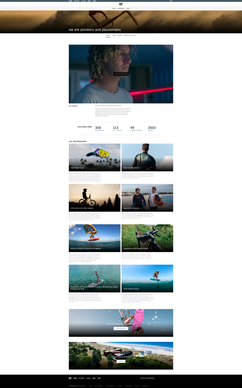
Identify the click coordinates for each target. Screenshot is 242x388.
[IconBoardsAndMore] (121, 4)
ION (124, 173)
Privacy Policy (119, 385)
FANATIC (83, 257)
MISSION (119, 35)
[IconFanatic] (83, 1)
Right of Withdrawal (128, 385)
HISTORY (108, 35)
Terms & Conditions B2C (99, 385)
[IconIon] (70, 1)
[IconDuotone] (76, 1)
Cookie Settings (144, 385)
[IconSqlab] (89, 1)
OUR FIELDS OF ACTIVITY (129, 35)
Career (128, 8)
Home (113, 8)
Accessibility (137, 385)
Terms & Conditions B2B (110, 385)
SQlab (131, 254)
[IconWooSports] (94, 1)
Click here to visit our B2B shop (147, 377)
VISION (114, 35)
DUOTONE (139, 215)
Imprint (90, 385)
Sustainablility (120, 8)
